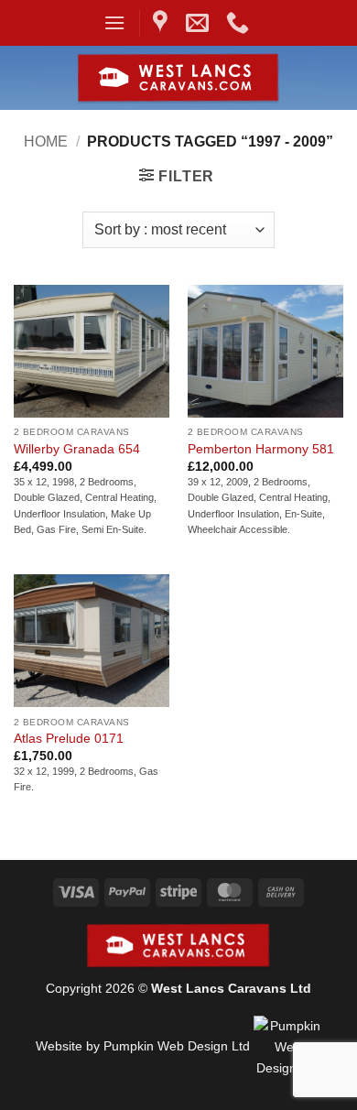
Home (46, 141)
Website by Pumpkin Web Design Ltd (143, 1046)
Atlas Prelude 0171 (69, 738)
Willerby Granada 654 (77, 449)
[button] (114, 22)
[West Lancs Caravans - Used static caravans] (179, 78)
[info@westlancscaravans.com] (199, 23)
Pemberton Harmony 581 (261, 449)
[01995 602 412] (240, 23)
